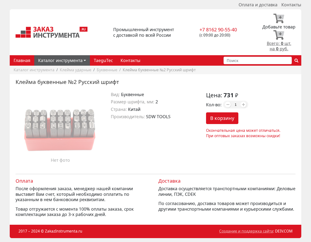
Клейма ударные (75, 69)
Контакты (291, 4)
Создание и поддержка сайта (246, 231)
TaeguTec (103, 60)
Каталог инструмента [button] (60, 60)
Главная (22, 60)
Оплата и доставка (258, 4)
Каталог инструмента (34, 69)
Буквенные (107, 69)
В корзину (222, 118)
